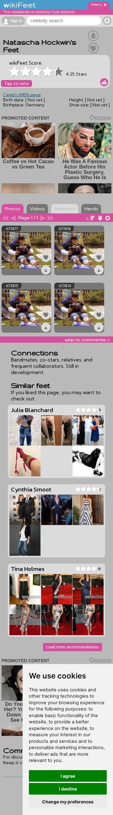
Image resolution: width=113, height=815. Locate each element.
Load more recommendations (72, 647)
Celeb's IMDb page (22, 94)
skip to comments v (87, 339)
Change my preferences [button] (68, 801)
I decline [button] (68, 788)
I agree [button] (68, 776)
